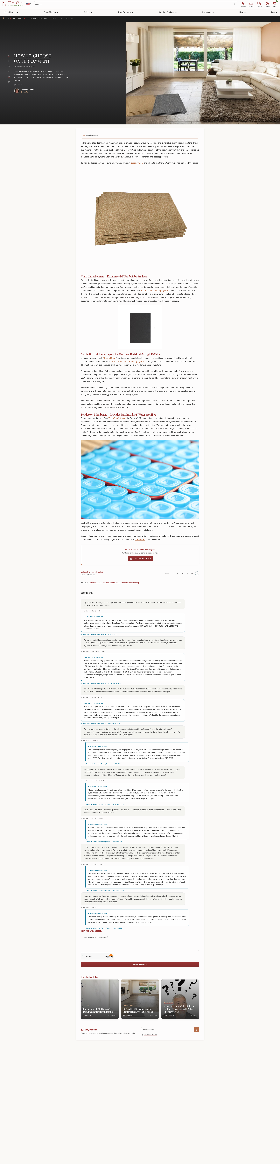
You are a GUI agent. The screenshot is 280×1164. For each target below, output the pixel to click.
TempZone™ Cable (116, 418)
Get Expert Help (142, 558)
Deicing (87, 12)
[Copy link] (8, 82)
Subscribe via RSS (150, 1034)
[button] (259, 4)
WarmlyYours (15, 2)
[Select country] (29, 4)
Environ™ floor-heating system (155, 290)
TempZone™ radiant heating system (128, 361)
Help (241, 12)
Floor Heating (10, 12)
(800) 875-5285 (16, 5)
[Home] (5, 4)
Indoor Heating (95, 583)
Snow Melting (50, 12)
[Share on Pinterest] (8, 71)
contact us (140, 539)
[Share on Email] (8, 76)
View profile (24, 92)
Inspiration (207, 12)
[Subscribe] (196, 1029)
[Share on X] (8, 55)
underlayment (137, 163)
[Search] (234, 4)
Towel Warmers (125, 12)
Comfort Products (167, 12)
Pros (273, 12)
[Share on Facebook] (8, 61)
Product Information (111, 583)
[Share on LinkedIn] (8, 66)
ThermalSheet (109, 358)
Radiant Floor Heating (130, 583)
